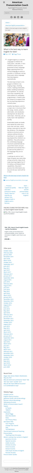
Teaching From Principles (13, 435)
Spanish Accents (11, 441)
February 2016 (8, 284)
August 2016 (7, 280)
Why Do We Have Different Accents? (14, 384)
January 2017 (8, 276)
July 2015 (6, 287)
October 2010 (8, 357)
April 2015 (7, 293)
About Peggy (9, 414)
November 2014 (8, 301)
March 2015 (7, 295)
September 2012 (9, 338)
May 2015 (7, 291)
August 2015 (7, 286)
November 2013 (8, 320)
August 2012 (7, 340)
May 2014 (7, 311)
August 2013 (7, 324)
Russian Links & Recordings (12, 400)
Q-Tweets (8, 408)
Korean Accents (10, 449)
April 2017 (7, 270)
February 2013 (8, 334)
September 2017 (9, 264)
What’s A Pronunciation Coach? (13, 404)
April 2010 (7, 363)
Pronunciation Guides (10, 454)
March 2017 (7, 272)
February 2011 (8, 351)
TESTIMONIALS (10, 429)
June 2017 (7, 266)
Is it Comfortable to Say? (11, 385)
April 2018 (7, 258)
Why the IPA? (8, 378)
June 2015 (7, 289)
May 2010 (7, 361)
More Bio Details (11, 416)
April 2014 (7, 313)
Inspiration (7, 412)
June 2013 (7, 326)
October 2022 (8, 251)
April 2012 (7, 342)
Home (8, 22)
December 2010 (8, 353)
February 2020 (8, 253)
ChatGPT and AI (8, 394)
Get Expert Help (8, 421)
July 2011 (6, 346)
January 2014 (8, 316)
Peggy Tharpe (17, 54)
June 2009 (7, 367)
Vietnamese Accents (10, 402)
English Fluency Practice (11, 396)
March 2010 (7, 365)
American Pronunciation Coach (21, 468)
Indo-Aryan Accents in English (15, 451)
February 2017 (8, 274)
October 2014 (8, 303)
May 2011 (7, 347)
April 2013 (7, 330)
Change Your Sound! (12, 425)
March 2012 (7, 344)
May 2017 (7, 268)
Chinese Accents (11, 445)
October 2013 (8, 322)
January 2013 (8, 336)
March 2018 (7, 260)
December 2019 (8, 256)
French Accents (10, 447)
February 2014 (8, 315)
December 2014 (8, 299)
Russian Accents (11, 452)
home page (25, 180)
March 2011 (7, 349)
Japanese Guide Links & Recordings (14, 398)
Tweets (6, 406)
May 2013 (7, 328)
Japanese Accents (11, 439)
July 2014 (6, 307)
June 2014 (7, 309)
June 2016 (7, 282)
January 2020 (8, 255)
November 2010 (8, 355)
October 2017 (8, 262)
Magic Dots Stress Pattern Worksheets (15, 376)
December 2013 (8, 318)
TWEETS (8, 410)
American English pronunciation (15, 25)
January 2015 (8, 297)
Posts (7, 418)
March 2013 (7, 332)
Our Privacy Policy (11, 420)
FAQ (7, 427)
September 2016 (9, 278)
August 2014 (7, 305)
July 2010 (6, 359)
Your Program (10, 423)
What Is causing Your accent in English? (16, 437)
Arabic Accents (10, 443)
